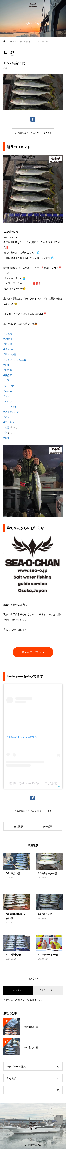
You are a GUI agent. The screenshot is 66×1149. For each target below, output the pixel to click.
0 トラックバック (48, 990)
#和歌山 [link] (7, 370)
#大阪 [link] (6, 380)
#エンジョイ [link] (10, 406)
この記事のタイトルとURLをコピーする (33, 132)
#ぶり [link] (6, 396)
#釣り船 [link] (7, 344)
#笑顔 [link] (6, 427)
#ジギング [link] (8, 385)
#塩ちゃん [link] (8, 349)
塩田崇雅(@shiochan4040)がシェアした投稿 (33, 783)
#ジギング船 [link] (10, 354)
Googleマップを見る (33, 652)
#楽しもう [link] (8, 422)
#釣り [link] (6, 417)
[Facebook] (35, 1128)
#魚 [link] (5, 432)
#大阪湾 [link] (7, 333)
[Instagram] (30, 1128)
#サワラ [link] (7, 401)
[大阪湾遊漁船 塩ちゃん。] (33, 5)
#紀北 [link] (6, 364)
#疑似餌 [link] (7, 338)
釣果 (5, 68)
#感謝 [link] (6, 437)
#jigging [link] (7, 391)
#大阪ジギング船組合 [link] (14, 359)
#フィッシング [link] (11, 411)
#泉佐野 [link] (7, 375)
